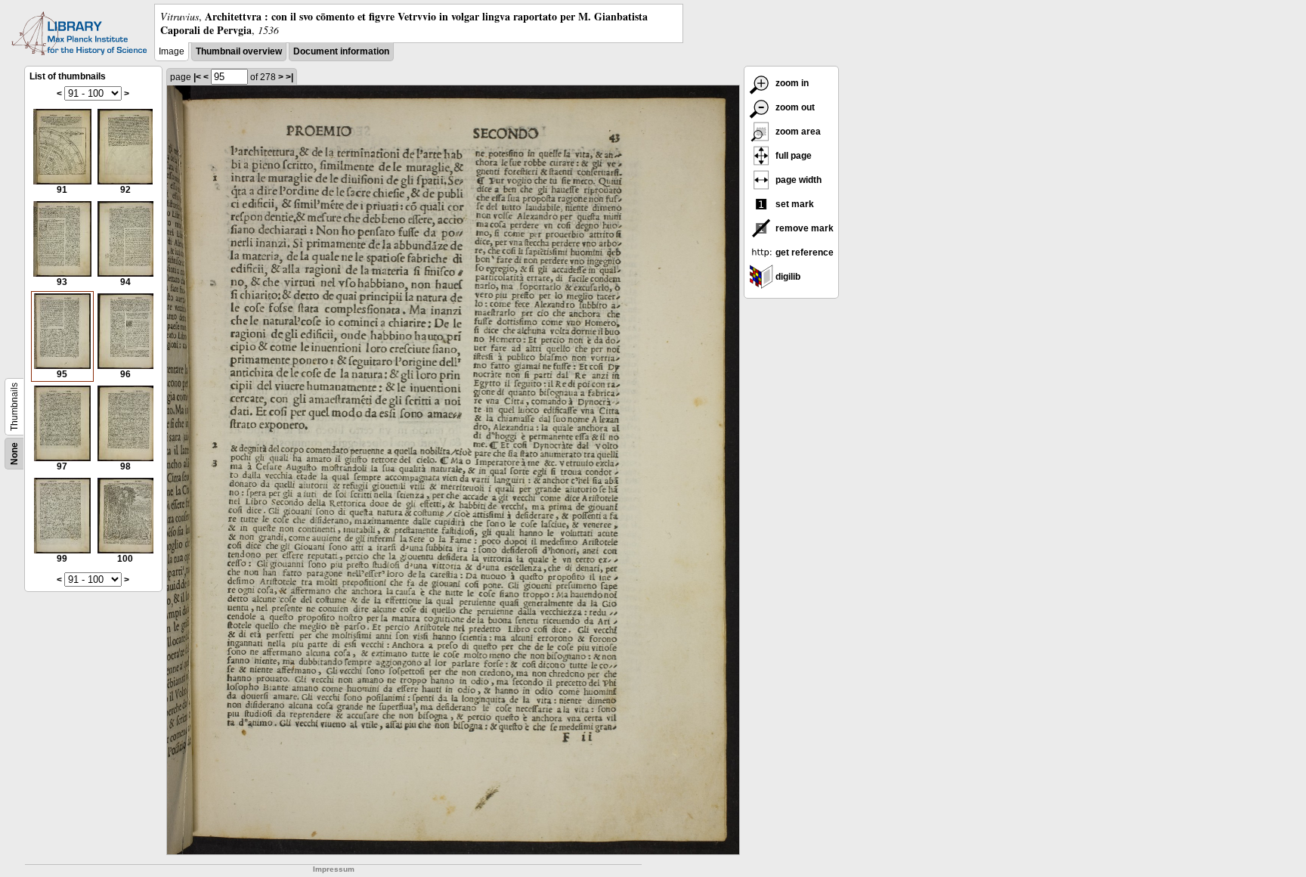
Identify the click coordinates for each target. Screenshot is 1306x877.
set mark (793, 204)
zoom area (797, 131)
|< (197, 77)
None (14, 453)
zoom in (791, 83)
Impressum (333, 869)
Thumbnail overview (239, 51)
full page (792, 155)
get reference (803, 252)
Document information (341, 51)
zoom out (794, 107)
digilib (786, 276)
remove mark (803, 228)
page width (797, 180)
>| (289, 77)
